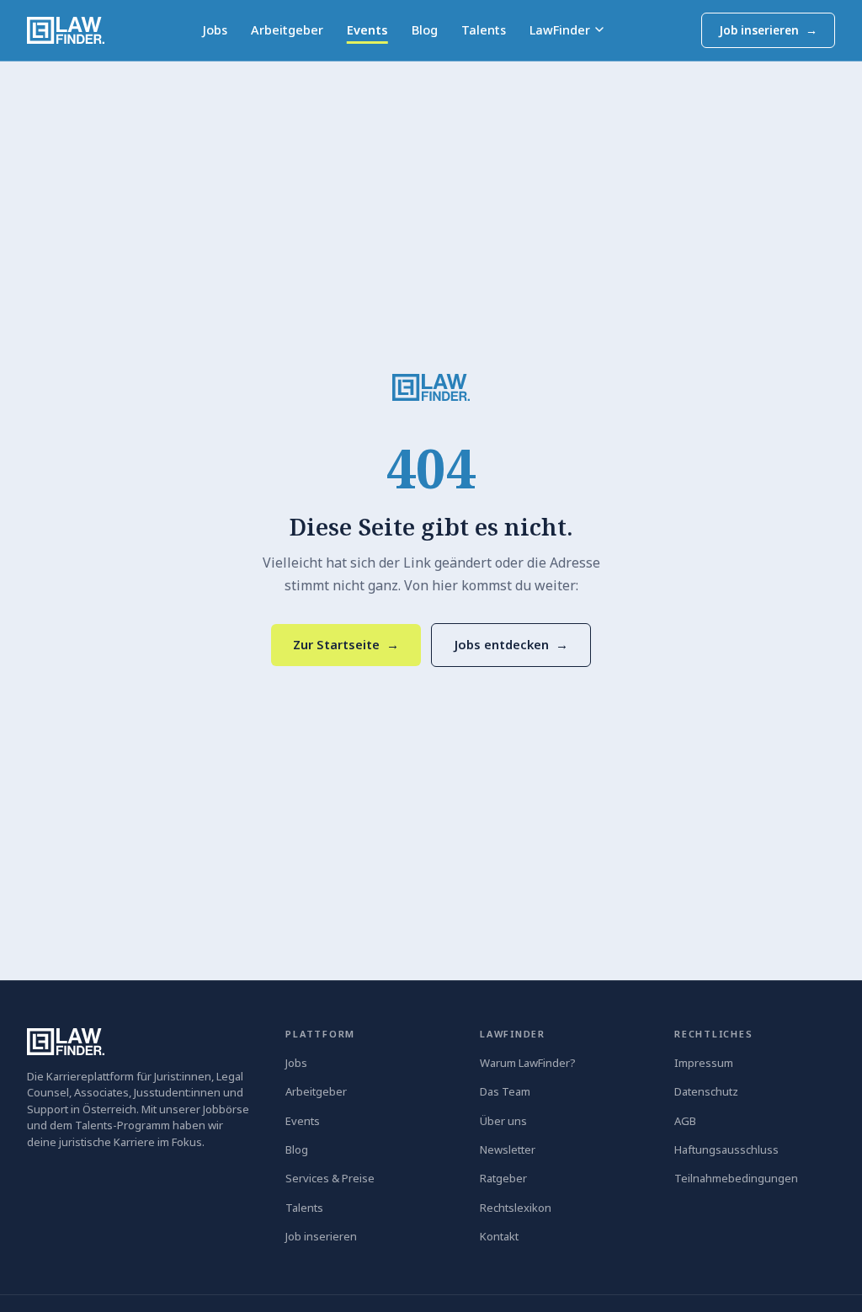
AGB (685, 1120)
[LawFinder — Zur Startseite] (431, 387)
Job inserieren (768, 30)
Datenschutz (706, 1091)
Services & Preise (330, 1178)
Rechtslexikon (515, 1207)
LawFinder (559, 29)
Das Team (505, 1091)
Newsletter (507, 1149)
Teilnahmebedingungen (736, 1178)
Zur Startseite (346, 644)
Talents (483, 29)
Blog (425, 29)
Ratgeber (503, 1178)
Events (367, 29)
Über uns (503, 1120)
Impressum (703, 1062)
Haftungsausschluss (726, 1149)
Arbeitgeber (287, 29)
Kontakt (499, 1236)
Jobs (214, 29)
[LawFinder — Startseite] (65, 30)
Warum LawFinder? (528, 1062)
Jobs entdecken (511, 644)
